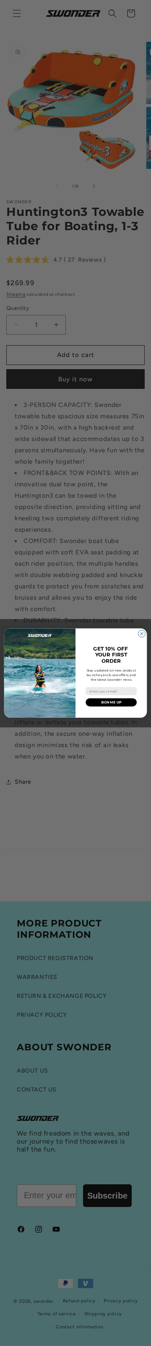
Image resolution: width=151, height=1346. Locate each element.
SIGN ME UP (111, 702)
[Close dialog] (141, 633)
